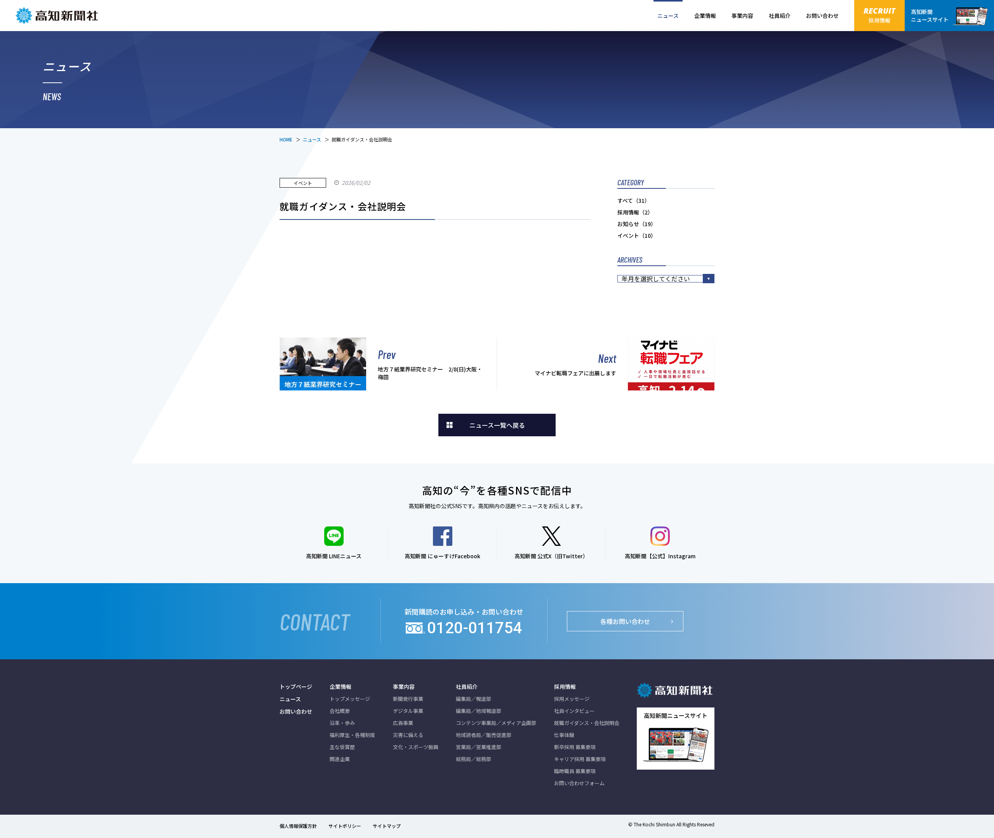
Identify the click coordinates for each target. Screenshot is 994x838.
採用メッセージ (571, 698)
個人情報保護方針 (298, 825)
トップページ (296, 686)
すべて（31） (633, 200)
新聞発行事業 (408, 698)
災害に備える (408, 735)
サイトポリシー (344, 825)
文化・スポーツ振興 (415, 747)
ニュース (668, 15)
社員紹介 (780, 15)
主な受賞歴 (342, 747)
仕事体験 (564, 735)
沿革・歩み (342, 722)
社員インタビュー (574, 710)
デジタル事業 (408, 710)
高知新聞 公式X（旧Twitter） (551, 556)
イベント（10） (636, 235)
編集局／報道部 (473, 698)
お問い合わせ (822, 15)
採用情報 (565, 686)
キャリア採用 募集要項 (580, 759)
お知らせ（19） (636, 224)
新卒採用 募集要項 (575, 747)
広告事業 (403, 722)
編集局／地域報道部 (478, 710)
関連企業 (340, 759)
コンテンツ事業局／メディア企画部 (496, 722)
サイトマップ (387, 825)
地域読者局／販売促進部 (483, 735)
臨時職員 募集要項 (575, 771)
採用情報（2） (635, 212)
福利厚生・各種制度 (352, 735)
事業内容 (742, 15)
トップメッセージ (350, 698)
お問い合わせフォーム (579, 783)
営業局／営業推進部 (478, 747)
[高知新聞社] (58, 15)
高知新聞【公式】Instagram (660, 556)
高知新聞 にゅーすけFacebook (442, 556)
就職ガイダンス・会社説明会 (586, 722)
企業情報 (705, 15)
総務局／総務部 (473, 759)
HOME (286, 139)
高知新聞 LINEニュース (333, 556)
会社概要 (340, 710)
